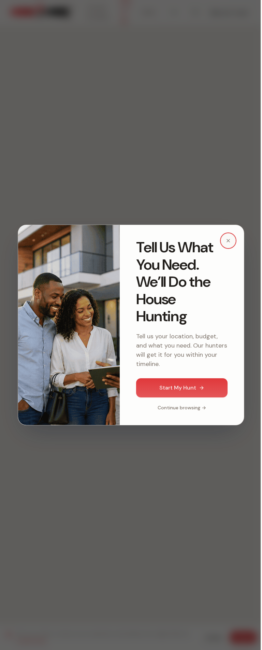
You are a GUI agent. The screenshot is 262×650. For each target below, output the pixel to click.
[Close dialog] (228, 240)
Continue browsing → (182, 408)
